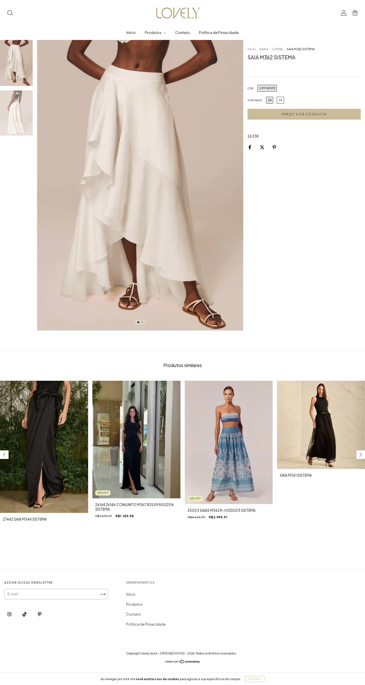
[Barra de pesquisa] (10, 13)
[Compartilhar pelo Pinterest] (274, 147)
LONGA (277, 49)
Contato (182, 33)
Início (131, 33)
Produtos (153, 33)
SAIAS (263, 49)
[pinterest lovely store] (40, 614)
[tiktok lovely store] (24, 614)
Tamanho (255, 100)
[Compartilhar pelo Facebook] (250, 147)
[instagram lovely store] (9, 614)
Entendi (254, 679)
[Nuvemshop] (182, 662)
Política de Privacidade (219, 33)
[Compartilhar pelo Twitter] (262, 147)
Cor (250, 88)
